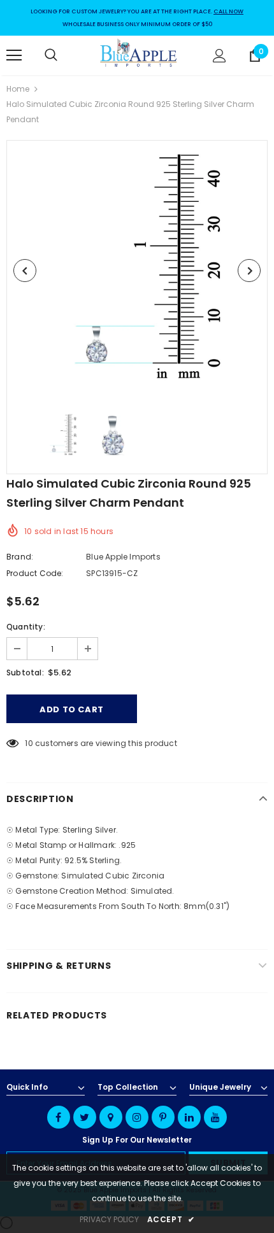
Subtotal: (25, 672)
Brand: (19, 556)
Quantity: (25, 626)
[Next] (249, 270)
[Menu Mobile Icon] (14, 55)
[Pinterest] (163, 1117)
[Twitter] (84, 1117)
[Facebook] (58, 1117)
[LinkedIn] (189, 1117)
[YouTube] (215, 1117)
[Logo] (138, 54)
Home (17, 88)
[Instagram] (137, 1117)
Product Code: (35, 573)
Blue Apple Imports (123, 556)
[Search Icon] (64, 55)
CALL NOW (228, 11)
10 (28, 743)
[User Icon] (219, 55)
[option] (137, 270)
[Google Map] (110, 1117)
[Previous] (24, 270)
